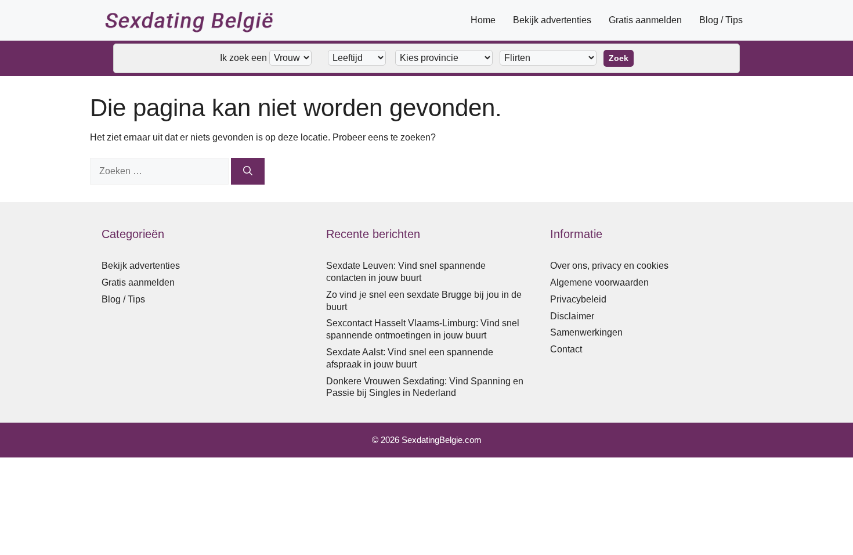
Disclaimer (572, 316)
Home (483, 20)
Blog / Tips (721, 20)
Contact (566, 349)
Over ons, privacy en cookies (609, 266)
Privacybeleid (578, 299)
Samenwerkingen (586, 332)
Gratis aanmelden (645, 20)
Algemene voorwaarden (599, 282)
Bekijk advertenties (552, 20)
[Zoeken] (248, 171)
